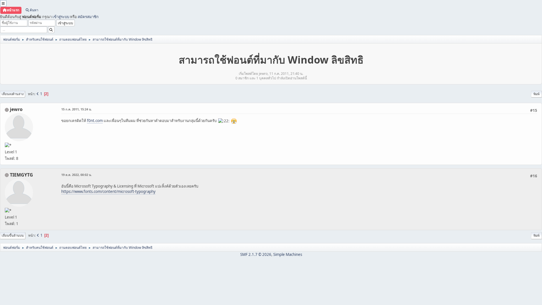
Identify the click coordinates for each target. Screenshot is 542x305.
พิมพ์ (536, 94)
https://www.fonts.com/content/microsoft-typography (108, 191)
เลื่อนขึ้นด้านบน (13, 235)
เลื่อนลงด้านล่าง (12, 94)
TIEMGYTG (21, 175)
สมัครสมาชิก (88, 16)
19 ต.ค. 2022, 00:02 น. (76, 175)
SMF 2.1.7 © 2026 (255, 254)
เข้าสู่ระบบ (61, 16)
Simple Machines (287, 254)
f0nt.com (95, 120)
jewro (16, 109)
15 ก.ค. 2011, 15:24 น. (76, 109)
